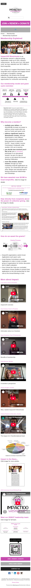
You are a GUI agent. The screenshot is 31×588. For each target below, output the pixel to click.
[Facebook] (9, 573)
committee (19, 151)
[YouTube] (18, 573)
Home (2, 33)
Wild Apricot (16, 585)
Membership (11, 33)
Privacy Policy (15, 582)
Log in (3, 3)
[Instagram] (21, 573)
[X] (12, 573)
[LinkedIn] (15, 573)
